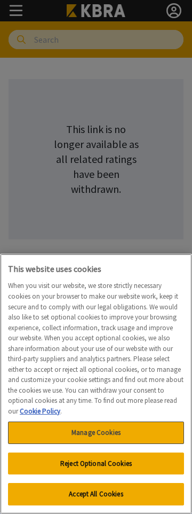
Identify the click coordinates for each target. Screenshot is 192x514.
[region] (96, 384)
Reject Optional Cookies (96, 463)
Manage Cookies (96, 432)
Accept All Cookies (96, 494)
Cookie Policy (40, 411)
